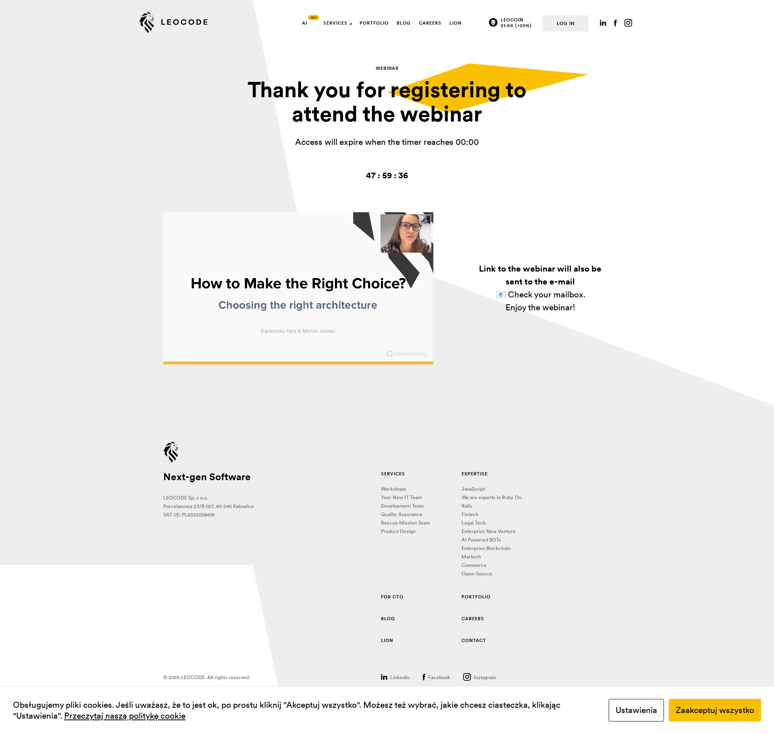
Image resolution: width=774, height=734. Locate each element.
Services (335, 23)
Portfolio (374, 23)
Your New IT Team (401, 497)
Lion (455, 23)
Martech (471, 557)
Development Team (402, 506)
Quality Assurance (401, 514)
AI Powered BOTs (481, 540)
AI (304, 23)
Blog (404, 23)
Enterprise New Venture (489, 531)
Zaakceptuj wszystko (715, 710)
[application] (298, 288)
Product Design (398, 531)
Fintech (470, 514)
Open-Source (477, 574)
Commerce (474, 565)
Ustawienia (636, 710)
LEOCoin (512, 20)
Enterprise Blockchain (486, 548)
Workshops (393, 489)
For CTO (392, 597)
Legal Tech (474, 523)
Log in (565, 23)
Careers (430, 23)
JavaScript (473, 489)
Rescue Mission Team (405, 523)
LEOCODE (173, 23)
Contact (474, 640)
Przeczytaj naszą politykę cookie (124, 715)
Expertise (475, 474)
